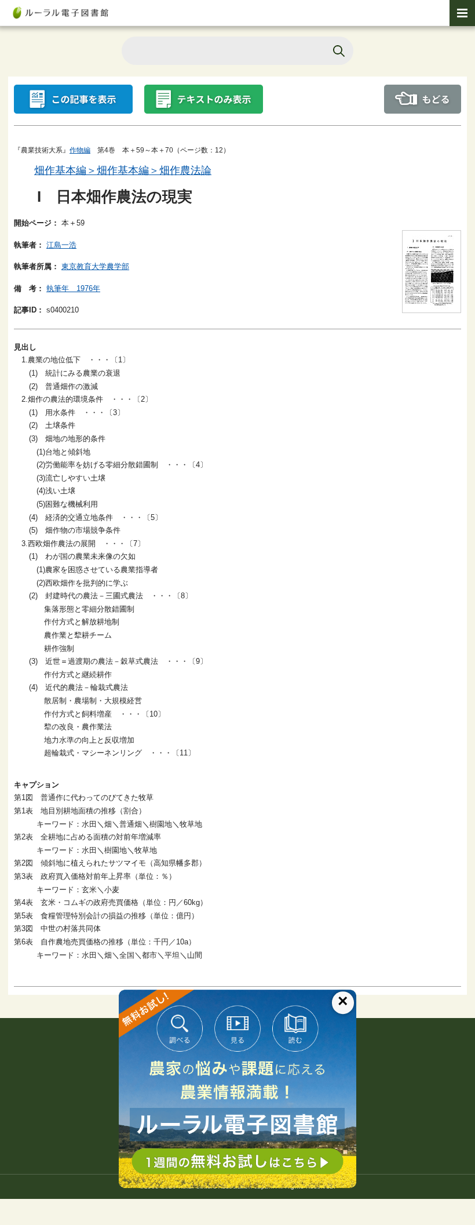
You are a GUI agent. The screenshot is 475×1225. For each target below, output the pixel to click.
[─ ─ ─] (462, 13)
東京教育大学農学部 (95, 266)
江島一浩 (61, 245)
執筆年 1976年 (73, 288)
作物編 (80, 150)
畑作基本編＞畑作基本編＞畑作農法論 (122, 170)
